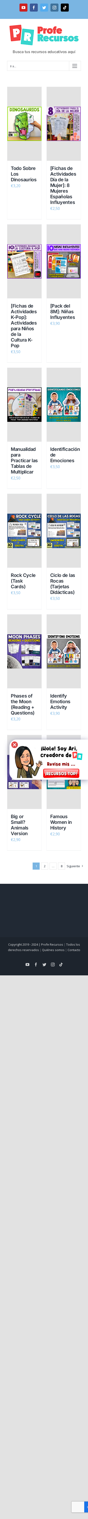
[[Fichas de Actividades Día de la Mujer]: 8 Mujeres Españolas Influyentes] (64, 124)
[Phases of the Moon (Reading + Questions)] (24, 651)
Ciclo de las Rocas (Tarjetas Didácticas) (62, 583)
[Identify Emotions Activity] (64, 651)
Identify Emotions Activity (60, 701)
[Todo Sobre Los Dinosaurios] (24, 124)
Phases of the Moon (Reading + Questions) (22, 704)
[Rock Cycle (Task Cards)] (24, 531)
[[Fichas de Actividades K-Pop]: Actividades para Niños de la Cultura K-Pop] (24, 261)
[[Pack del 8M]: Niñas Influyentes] (64, 261)
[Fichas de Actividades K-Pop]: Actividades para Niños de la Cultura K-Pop (24, 325)
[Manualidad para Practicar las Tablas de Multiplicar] (24, 405)
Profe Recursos (52, 944)
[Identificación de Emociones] (64, 405)
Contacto (74, 950)
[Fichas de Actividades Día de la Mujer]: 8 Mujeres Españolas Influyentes (63, 185)
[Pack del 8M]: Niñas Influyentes (62, 311)
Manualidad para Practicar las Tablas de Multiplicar (24, 460)
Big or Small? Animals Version (19, 825)
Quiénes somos (53, 950)
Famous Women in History (61, 822)
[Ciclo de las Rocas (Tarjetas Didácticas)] (64, 531)
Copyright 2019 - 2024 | (24, 944)
